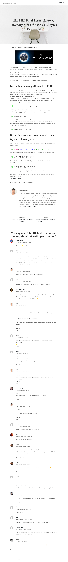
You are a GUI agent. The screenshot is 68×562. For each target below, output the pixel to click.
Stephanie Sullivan (20, 289)
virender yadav (20, 527)
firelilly (17, 351)
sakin (17, 269)
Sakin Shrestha (8, 2)
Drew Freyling (19, 388)
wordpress (30, 182)
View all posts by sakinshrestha (27, 206)
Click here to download (15, 178)
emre (17, 517)
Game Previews (20, 240)
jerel (17, 434)
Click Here (18, 318)
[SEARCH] (63, 2)
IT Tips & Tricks (24, 182)
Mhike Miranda (19, 424)
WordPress (14, 182)
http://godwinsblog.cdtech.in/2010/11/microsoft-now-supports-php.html (34, 488)
